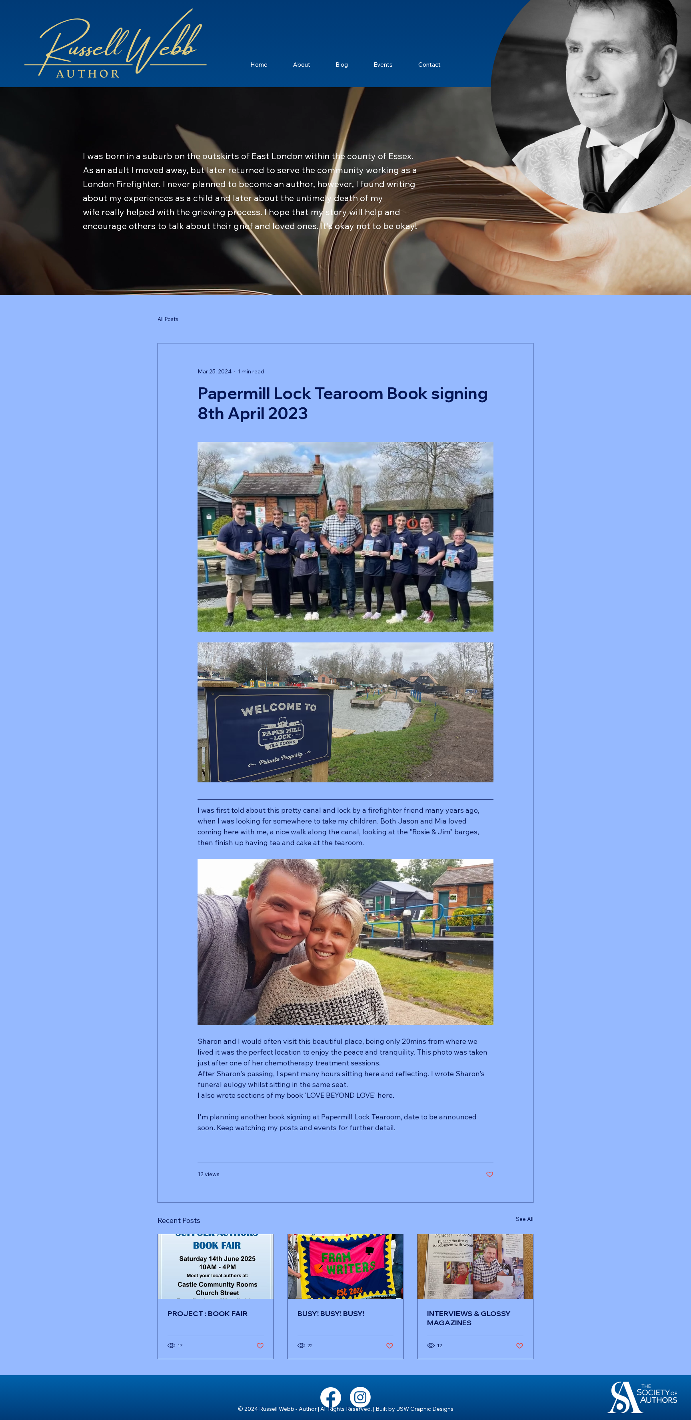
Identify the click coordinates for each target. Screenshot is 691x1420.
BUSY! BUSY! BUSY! (331, 1313)
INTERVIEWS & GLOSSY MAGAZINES (469, 1318)
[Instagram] (360, 1397)
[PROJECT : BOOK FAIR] (216, 1266)
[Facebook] (330, 1397)
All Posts (168, 319)
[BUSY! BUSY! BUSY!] (345, 1266)
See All (524, 1219)
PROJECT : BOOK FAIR (208, 1313)
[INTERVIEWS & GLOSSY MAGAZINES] (475, 1266)
